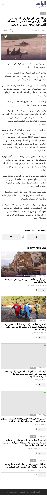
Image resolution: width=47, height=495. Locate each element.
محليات (33, 276)
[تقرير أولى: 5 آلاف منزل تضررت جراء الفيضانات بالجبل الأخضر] (23, 264)
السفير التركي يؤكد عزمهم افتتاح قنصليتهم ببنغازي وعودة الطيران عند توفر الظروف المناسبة (23, 419)
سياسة (33, 320)
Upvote (36, 237)
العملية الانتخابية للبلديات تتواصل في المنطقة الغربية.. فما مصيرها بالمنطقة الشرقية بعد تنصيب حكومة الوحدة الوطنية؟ (24, 442)
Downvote (11, 237)
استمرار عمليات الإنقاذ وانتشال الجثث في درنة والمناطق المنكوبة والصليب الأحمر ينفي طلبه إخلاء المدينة (25, 326)
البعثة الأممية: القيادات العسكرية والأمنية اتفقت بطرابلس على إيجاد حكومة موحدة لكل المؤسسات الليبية (25, 374)
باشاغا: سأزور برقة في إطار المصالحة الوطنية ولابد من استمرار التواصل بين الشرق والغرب (25, 465)
